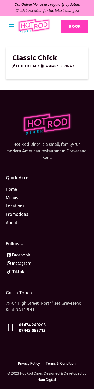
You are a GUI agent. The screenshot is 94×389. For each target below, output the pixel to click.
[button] (11, 26)
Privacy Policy (29, 363)
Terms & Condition (61, 363)
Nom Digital (47, 380)
